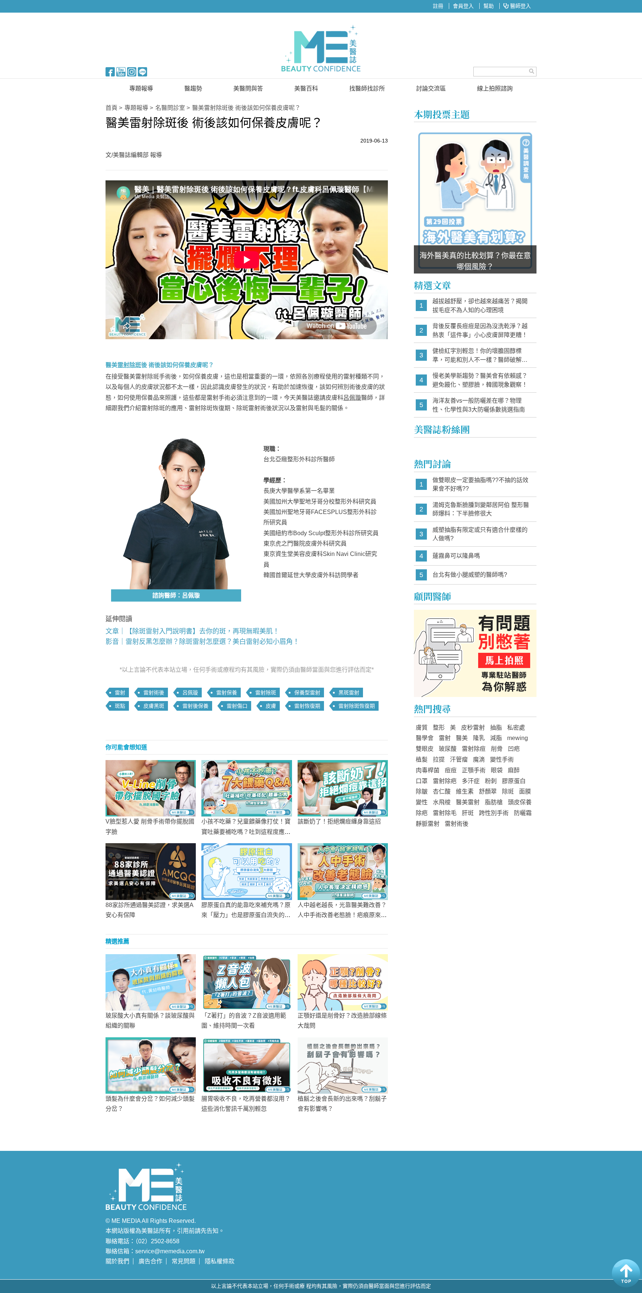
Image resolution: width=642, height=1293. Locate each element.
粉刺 (491, 781)
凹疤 (514, 749)
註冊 (438, 6)
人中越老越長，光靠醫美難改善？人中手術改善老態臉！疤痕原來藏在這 (342, 915)
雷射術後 (153, 692)
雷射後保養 (195, 706)
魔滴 (479, 759)
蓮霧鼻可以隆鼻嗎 (456, 556)
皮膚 (271, 706)
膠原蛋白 (514, 781)
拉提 (439, 759)
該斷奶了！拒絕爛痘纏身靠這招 (339, 821)
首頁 (111, 108)
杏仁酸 (442, 791)
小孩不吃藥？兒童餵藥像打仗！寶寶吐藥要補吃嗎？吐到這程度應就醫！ (246, 831)
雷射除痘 (474, 749)
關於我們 (117, 1261)
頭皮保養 (520, 802)
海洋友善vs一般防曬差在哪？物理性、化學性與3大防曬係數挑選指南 (478, 405)
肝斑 (468, 813)
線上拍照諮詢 (495, 88)
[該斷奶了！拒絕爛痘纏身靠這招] (343, 788)
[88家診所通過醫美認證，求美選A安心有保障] (151, 871)
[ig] (131, 71)
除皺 (422, 791)
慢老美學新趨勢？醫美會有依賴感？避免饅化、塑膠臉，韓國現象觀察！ (480, 380)
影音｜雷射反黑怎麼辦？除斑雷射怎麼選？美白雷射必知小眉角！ (202, 641)
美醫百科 (306, 88)
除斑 (508, 791)
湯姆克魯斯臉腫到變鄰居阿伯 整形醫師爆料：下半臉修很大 (480, 509)
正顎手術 (474, 770)
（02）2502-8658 (157, 1241)
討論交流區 (431, 88)
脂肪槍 (494, 802)
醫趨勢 (193, 88)
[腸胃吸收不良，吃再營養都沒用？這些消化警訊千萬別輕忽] (246, 1065)
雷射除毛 (445, 813)
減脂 (496, 738)
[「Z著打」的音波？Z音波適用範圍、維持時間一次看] (246, 982)
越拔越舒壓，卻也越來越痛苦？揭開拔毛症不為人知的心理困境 (480, 305)
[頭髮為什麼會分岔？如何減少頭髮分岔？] (151, 1065)
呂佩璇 (352, 398)
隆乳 (479, 738)
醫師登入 (520, 6)
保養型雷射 (307, 692)
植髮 (422, 759)
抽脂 (496, 727)
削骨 (497, 749)
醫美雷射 (468, 802)
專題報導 (141, 88)
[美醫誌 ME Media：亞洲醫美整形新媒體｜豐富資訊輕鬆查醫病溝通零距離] (321, 48)
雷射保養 (226, 692)
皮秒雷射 (473, 727)
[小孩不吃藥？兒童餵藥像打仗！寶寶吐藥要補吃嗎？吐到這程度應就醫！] (246, 788)
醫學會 (425, 738)
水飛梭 (442, 802)
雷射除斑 (265, 692)
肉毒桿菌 (428, 770)
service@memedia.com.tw (170, 1251)
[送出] (531, 71)
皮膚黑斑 (153, 706)
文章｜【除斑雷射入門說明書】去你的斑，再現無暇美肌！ (192, 631)
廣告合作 (150, 1261)
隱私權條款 (219, 1261)
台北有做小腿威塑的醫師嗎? (469, 575)
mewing (517, 738)
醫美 (462, 738)
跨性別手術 (494, 813)
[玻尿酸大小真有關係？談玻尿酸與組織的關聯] (151, 982)
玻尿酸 (448, 749)
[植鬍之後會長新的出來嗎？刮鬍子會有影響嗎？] (343, 1065)
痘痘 (451, 770)
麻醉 (514, 770)
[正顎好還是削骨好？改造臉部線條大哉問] (343, 982)
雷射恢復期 (307, 706)
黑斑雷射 (348, 692)
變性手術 (502, 759)
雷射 (120, 692)
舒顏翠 (488, 791)
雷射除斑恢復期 (356, 706)
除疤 (422, 813)
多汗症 (471, 781)
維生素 (465, 791)
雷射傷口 (237, 706)
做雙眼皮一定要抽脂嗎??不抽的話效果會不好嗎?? (480, 484)
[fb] (110, 71)
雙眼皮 (425, 749)
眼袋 (497, 770)
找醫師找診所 (367, 88)
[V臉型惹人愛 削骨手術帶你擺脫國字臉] (151, 788)
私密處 (516, 727)
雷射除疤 (445, 781)
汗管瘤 (459, 759)
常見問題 (183, 1261)
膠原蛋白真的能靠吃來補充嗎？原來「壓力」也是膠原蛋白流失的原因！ (246, 915)
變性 (422, 802)
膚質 (422, 727)
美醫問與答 (248, 88)
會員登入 (463, 6)
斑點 (120, 706)
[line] (142, 71)
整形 (439, 727)
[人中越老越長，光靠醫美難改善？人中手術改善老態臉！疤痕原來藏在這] (343, 871)
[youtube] (121, 71)
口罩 (422, 781)
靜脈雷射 (428, 824)
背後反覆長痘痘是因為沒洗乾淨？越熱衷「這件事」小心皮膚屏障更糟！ (480, 330)
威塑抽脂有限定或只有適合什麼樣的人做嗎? (480, 534)
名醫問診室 (170, 108)
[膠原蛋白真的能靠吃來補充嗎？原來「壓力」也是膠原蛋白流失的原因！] (246, 871)
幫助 (488, 6)
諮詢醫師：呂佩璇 (176, 595)
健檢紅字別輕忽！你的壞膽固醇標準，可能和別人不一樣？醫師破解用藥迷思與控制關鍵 (480, 356)
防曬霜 (523, 813)
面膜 (525, 791)
